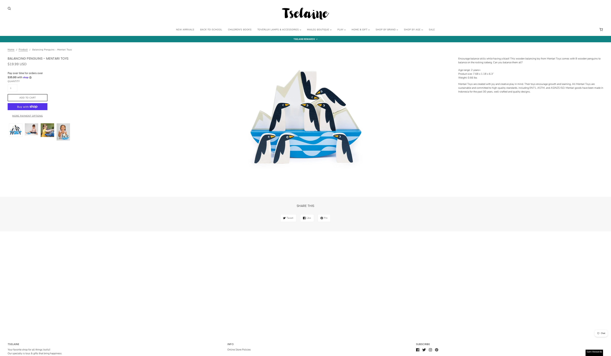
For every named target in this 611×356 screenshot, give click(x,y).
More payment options (27, 115)
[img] (9, 8)
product (23, 49)
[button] (305, 39)
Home (11, 49)
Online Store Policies (239, 349)
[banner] (305, 14)
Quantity (12, 81)
